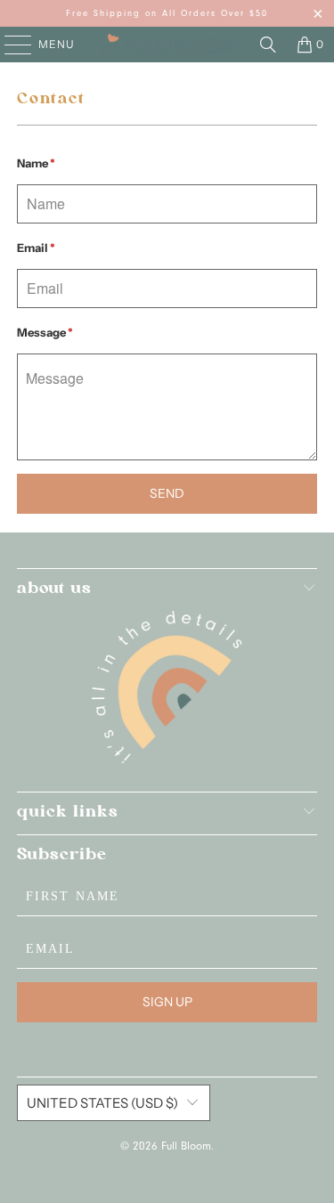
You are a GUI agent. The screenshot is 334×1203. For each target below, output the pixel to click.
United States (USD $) (102, 1102)
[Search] (268, 44)
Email (36, 247)
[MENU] (9, 44)
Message (45, 332)
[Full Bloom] (167, 44)
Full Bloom (186, 1147)
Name (36, 163)
